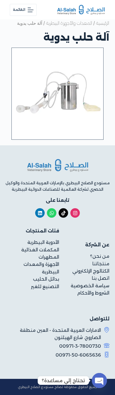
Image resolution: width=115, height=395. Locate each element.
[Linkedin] (40, 213)
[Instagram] (75, 213)
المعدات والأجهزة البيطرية (69, 23)
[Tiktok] (63, 213)
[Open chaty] (99, 380)
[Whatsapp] (51, 213)
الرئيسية (102, 23)
